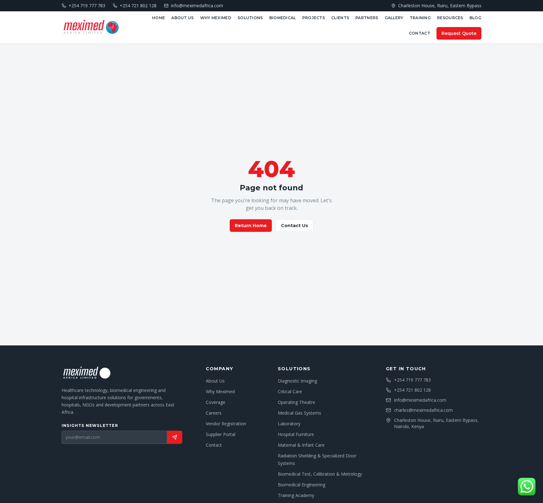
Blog (475, 17)
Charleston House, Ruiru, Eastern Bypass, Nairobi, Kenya (436, 423)
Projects (313, 17)
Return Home (251, 225)
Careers (214, 413)
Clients (340, 17)
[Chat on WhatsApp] (526, 486)
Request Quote (459, 33)
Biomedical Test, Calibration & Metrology (320, 474)
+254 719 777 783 (412, 380)
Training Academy (296, 495)
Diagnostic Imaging (297, 381)
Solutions (250, 17)
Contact (419, 33)
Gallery (394, 17)
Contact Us (294, 225)
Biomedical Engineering (301, 485)
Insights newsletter (90, 425)
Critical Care (290, 391)
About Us (182, 17)
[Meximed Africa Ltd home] (91, 27)
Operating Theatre (296, 402)
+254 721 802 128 (412, 390)
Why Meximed (215, 17)
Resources (450, 17)
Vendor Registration (226, 424)
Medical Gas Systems (299, 413)
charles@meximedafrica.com (423, 410)
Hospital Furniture (296, 434)
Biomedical (282, 17)
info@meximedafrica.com (420, 400)
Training (420, 17)
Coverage (215, 402)
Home (158, 17)
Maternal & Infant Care (301, 445)
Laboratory (289, 424)
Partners (366, 17)
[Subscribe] (174, 437)
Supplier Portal (220, 434)
